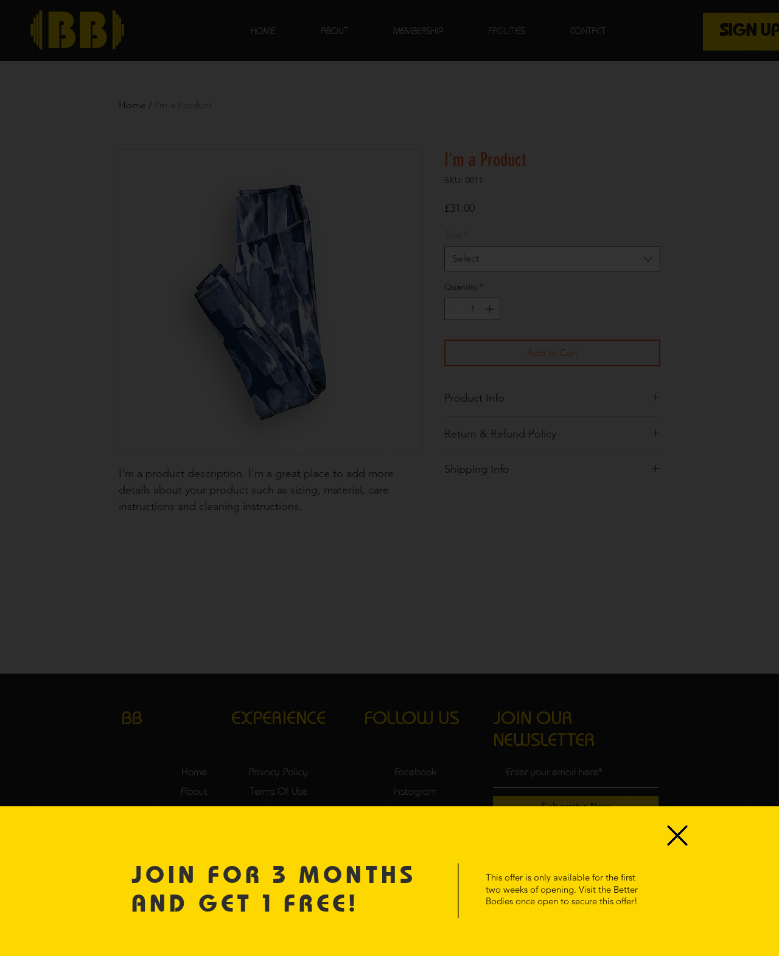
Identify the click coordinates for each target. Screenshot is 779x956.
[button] (677, 835)
